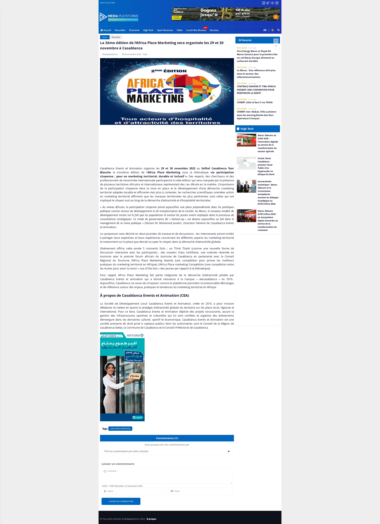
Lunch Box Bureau (196, 30)
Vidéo (180, 30)
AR (265, 30)
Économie (134, 30)
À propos (151, 519)
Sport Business (165, 30)
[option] (257, 54)
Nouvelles (120, 30)
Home (104, 37)
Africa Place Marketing (120, 428)
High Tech (148, 30)
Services (214, 30)
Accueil (107, 30)
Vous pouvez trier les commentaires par (167, 444)
